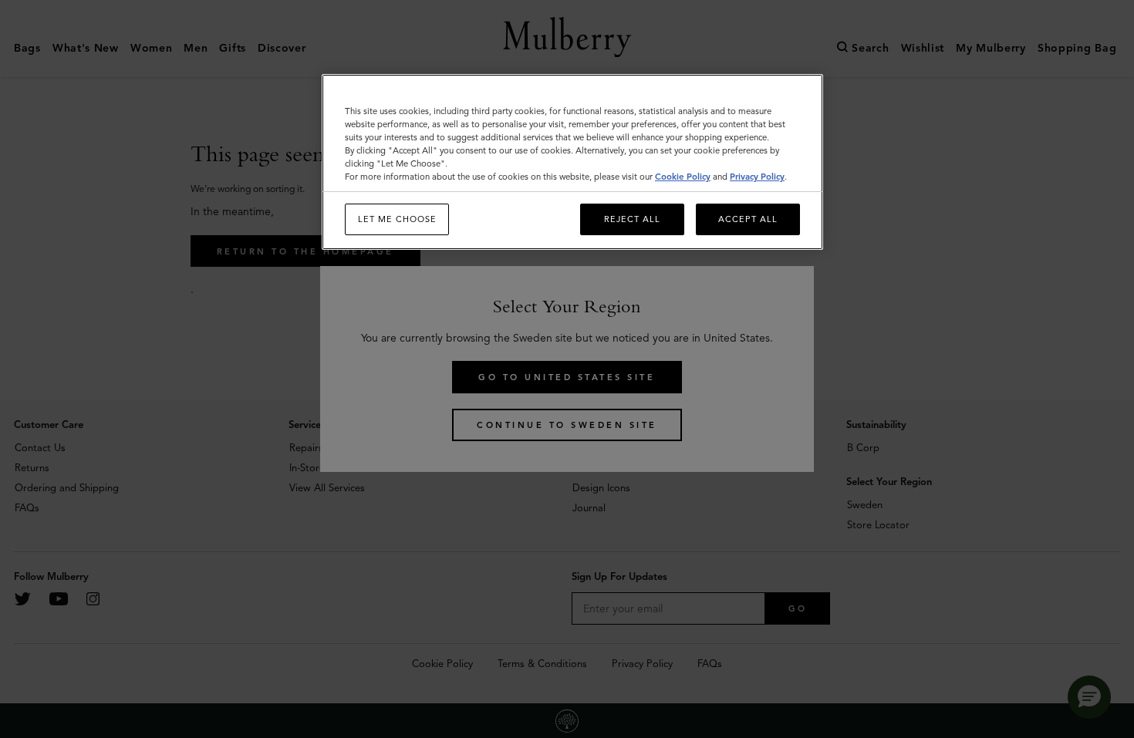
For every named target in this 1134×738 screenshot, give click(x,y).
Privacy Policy (757, 176)
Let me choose (397, 219)
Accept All (748, 219)
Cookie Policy (682, 176)
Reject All (632, 219)
